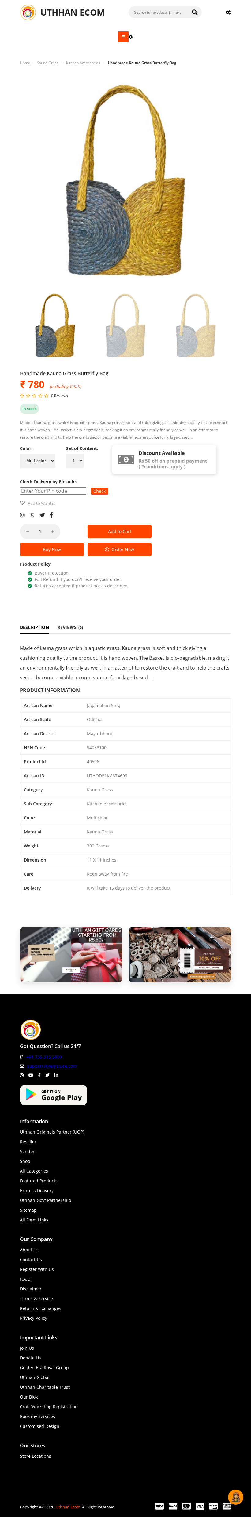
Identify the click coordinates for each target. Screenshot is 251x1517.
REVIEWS (70, 627)
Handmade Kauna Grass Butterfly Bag (142, 62)
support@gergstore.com (52, 1066)
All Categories (34, 1171)
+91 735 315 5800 (44, 1057)
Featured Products (39, 1181)
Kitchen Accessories (83, 62)
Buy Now (52, 549)
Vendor (27, 1151)
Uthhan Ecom (68, 1507)
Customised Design (39, 1426)
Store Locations (35, 1456)
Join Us (27, 1348)
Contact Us (31, 1259)
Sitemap (28, 1210)
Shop (25, 1161)
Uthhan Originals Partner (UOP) (52, 1132)
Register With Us (37, 1269)
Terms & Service (36, 1298)
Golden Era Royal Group (44, 1367)
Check (99, 491)
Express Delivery (37, 1190)
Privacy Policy (33, 1318)
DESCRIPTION (34, 627)
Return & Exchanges (40, 1308)
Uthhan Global (35, 1377)
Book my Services (37, 1416)
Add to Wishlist (41, 503)
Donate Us (30, 1358)
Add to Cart (119, 531)
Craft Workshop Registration (49, 1407)
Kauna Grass (47, 62)
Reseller (28, 1142)
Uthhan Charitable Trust (45, 1387)
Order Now (121, 549)
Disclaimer (31, 1289)
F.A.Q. (26, 1279)
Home (25, 62)
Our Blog (29, 1397)
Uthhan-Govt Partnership (45, 1200)
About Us (29, 1250)
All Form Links (34, 1220)
